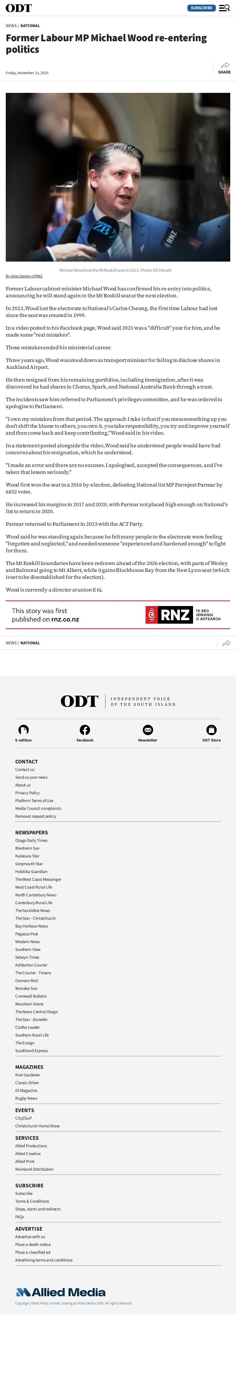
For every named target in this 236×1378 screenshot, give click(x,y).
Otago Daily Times (31, 841)
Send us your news (31, 777)
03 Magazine (26, 1091)
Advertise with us (30, 1237)
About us (23, 785)
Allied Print (24, 1162)
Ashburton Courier (31, 965)
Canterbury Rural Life (33, 903)
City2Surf (23, 1118)
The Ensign (25, 1043)
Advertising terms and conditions (44, 1260)
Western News (27, 942)
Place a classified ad (32, 1252)
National (30, 26)
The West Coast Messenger (38, 879)
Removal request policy (35, 816)
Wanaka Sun (26, 988)
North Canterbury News (35, 895)
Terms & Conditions (32, 1201)
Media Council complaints (38, 809)
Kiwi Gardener (27, 1075)
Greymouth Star (29, 864)
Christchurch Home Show (37, 1126)
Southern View (28, 950)
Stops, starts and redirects (37, 1209)
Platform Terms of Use (34, 801)
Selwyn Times (27, 957)
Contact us (24, 770)
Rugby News (26, 1098)
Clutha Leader (27, 1027)
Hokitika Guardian (31, 872)
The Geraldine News (32, 911)
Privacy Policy (27, 793)
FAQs (19, 1217)
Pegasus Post (26, 934)
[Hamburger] (224, 8)
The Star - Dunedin (31, 1020)
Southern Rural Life (32, 1035)
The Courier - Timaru (33, 973)
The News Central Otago (36, 1012)
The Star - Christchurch (35, 918)
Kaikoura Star (27, 856)
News (11, 26)
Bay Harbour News (31, 926)
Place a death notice (33, 1245)
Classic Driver (27, 1083)
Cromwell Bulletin (31, 996)
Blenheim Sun (27, 848)
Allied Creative (28, 1154)
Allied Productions (31, 1146)
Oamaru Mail (26, 981)
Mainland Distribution (34, 1169)
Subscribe (201, 8)
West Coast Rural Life (33, 887)
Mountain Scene (29, 1004)
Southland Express (31, 1051)
